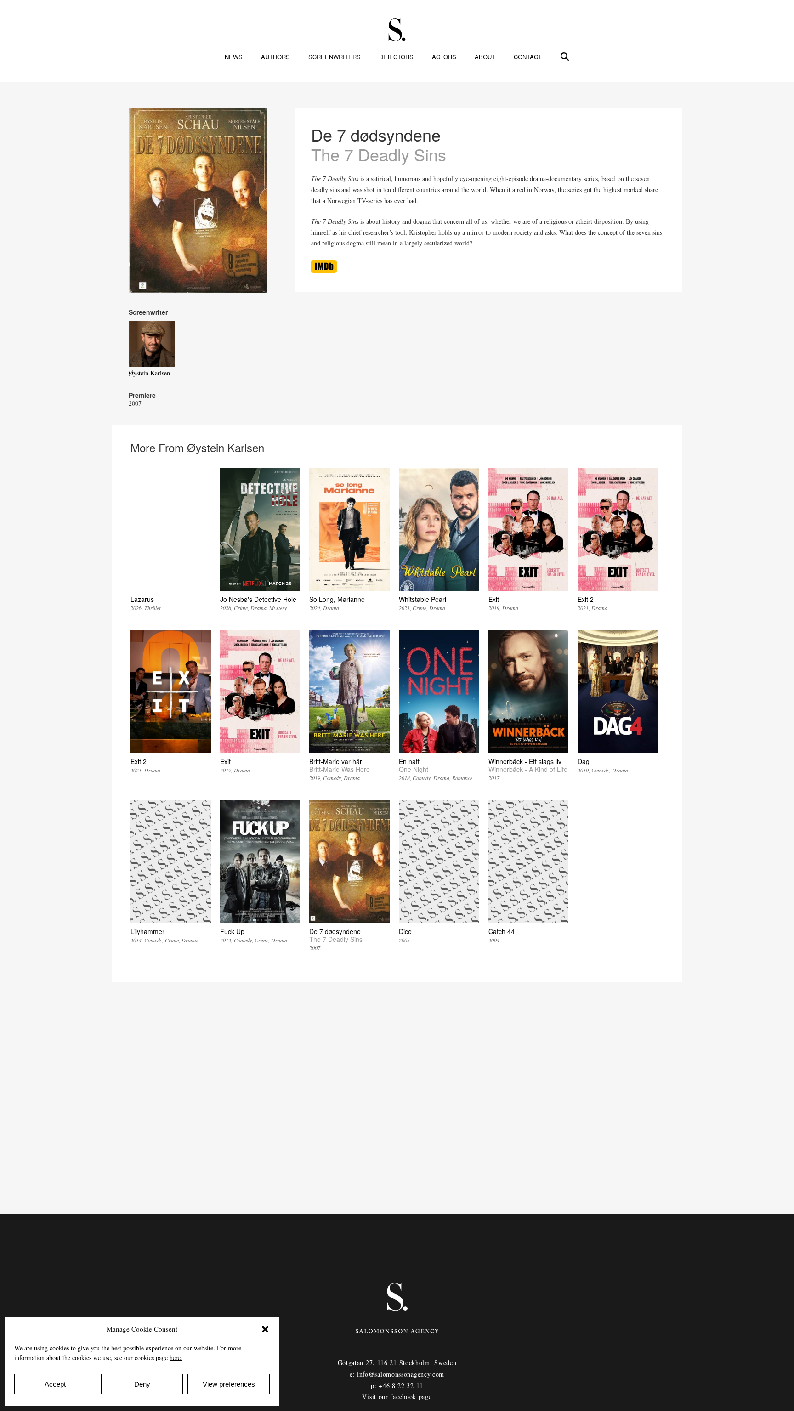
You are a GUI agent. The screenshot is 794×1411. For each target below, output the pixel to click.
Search (565, 55)
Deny (142, 1384)
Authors (275, 57)
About (485, 57)
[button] (265, 1329)
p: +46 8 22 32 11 (397, 1385)
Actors (444, 57)
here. (176, 1357)
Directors (396, 57)
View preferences (229, 1384)
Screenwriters (334, 57)
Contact (528, 57)
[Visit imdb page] (324, 270)
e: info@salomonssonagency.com (397, 1374)
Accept (55, 1384)
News (234, 57)
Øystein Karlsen (149, 372)
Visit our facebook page (396, 1396)
